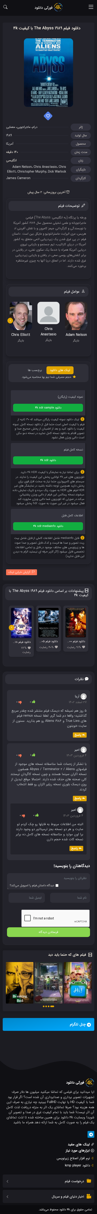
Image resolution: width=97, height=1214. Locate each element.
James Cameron (18, 178)
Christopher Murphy (31, 171)
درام (34, 127)
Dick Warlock (57, 171)
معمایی (10, 127)
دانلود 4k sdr (48, 460)
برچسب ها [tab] (35, 370)
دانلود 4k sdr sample (48, 407)
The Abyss (43, 217)
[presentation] (10, 320)
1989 (9, 135)
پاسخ (77, 735)
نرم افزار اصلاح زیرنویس (73, 1158)
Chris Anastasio (45, 166)
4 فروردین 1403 (77, 755)
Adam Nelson (22, 166)
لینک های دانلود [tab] (60, 370)
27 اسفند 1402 (78, 702)
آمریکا (9, 143)
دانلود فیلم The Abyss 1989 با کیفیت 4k (46, 28)
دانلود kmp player (77, 1165)
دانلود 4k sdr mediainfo (48, 526)
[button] (52, 1006)
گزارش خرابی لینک (19, 572)
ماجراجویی (23, 127)
